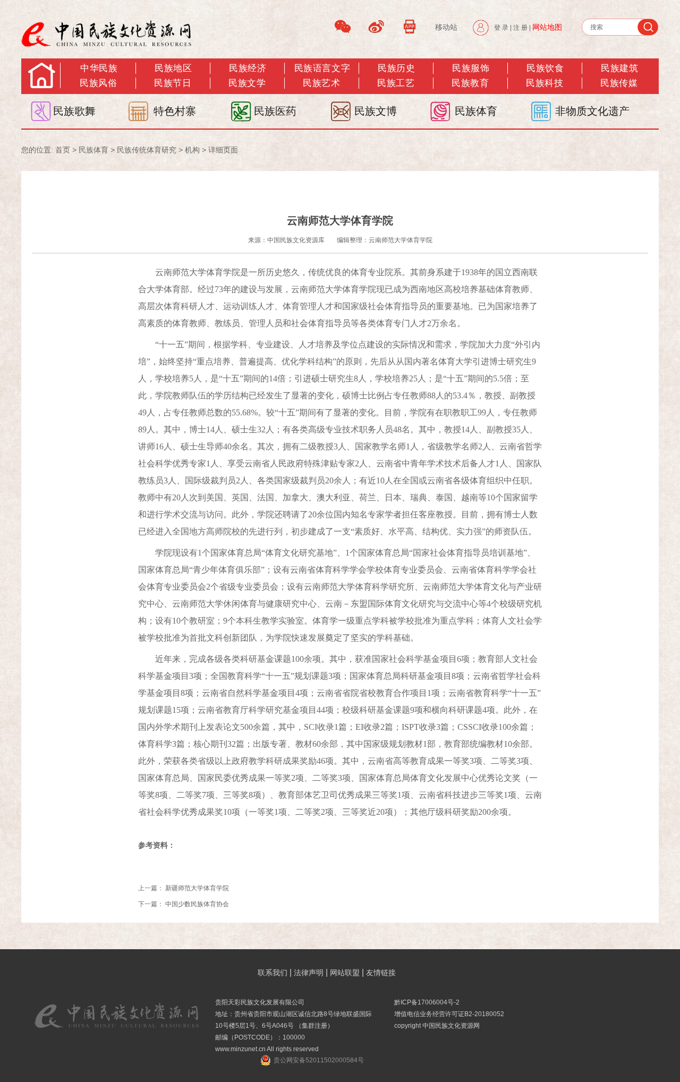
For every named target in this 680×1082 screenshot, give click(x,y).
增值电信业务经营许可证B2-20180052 (449, 1014)
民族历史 (396, 68)
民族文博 (375, 111)
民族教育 (470, 83)
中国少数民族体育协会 (197, 904)
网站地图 (547, 27)
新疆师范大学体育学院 (197, 888)
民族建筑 (619, 68)
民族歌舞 (74, 111)
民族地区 (173, 68)
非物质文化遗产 (592, 111)
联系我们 (272, 972)
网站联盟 (345, 972)
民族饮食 (545, 68)
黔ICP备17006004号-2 (427, 1002)
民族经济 (247, 68)
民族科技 (544, 83)
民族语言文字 (322, 68)
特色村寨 (175, 111)
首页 (62, 150)
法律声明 (309, 972)
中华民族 (98, 68)
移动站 (446, 27)
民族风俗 (98, 83)
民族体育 (476, 111)
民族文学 (247, 83)
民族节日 (172, 83)
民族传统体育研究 (146, 150)
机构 (192, 150)
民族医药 (275, 111)
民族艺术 (321, 83)
